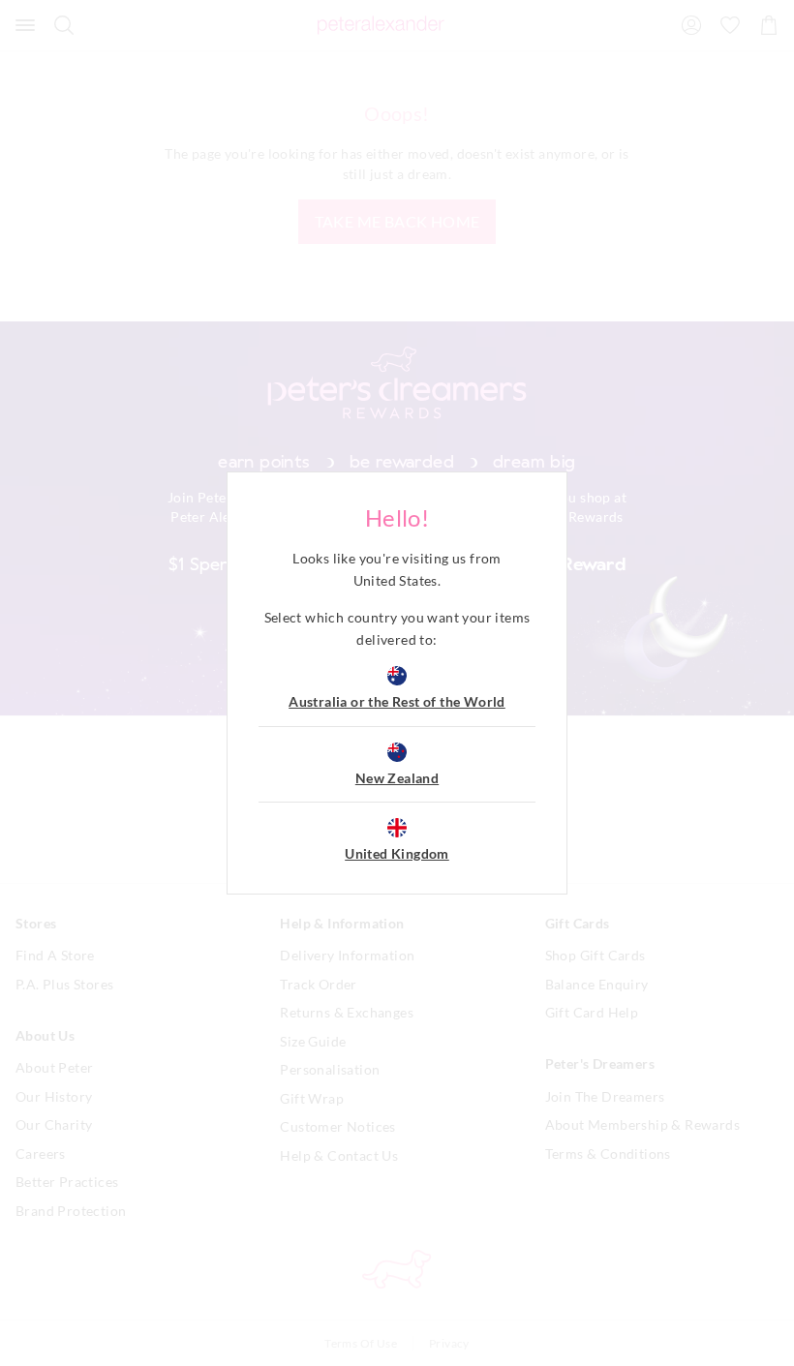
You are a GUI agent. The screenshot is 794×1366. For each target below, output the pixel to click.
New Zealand (397, 778)
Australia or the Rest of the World (397, 701)
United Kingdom (397, 853)
